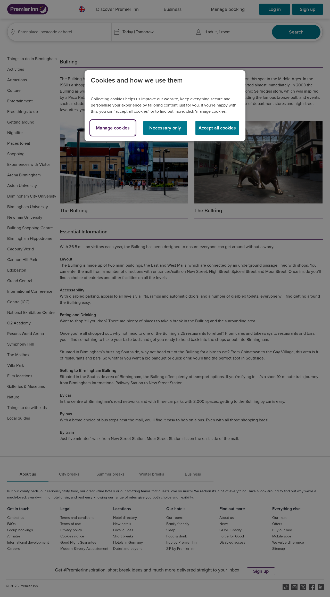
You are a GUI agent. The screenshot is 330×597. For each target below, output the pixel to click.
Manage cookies (113, 128)
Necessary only (165, 128)
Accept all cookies (217, 128)
